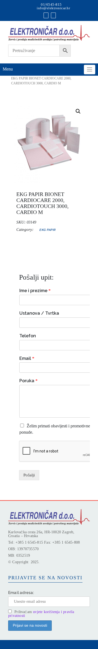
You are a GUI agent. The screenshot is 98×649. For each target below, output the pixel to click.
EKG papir (47, 230)
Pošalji (29, 475)
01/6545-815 (51, 4)
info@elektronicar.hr (53, 8)
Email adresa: (21, 592)
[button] (78, 111)
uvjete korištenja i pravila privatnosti (41, 614)
